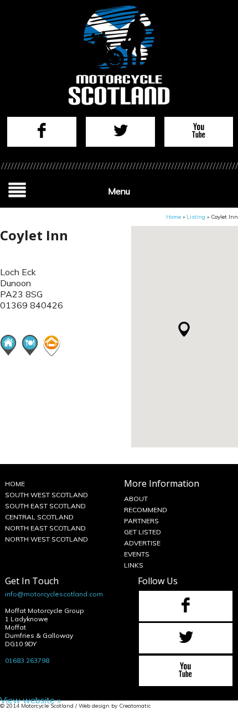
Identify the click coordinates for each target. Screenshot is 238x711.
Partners (141, 521)
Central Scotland (39, 517)
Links (133, 565)
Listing (196, 216)
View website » (30, 699)
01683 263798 (27, 660)
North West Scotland (46, 539)
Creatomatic (135, 705)
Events (136, 554)
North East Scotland (45, 528)
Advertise (142, 543)
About (136, 498)
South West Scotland (46, 495)
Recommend (145, 510)
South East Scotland (45, 506)
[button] (184, 329)
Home (173, 216)
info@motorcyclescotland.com (54, 594)
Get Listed (142, 532)
